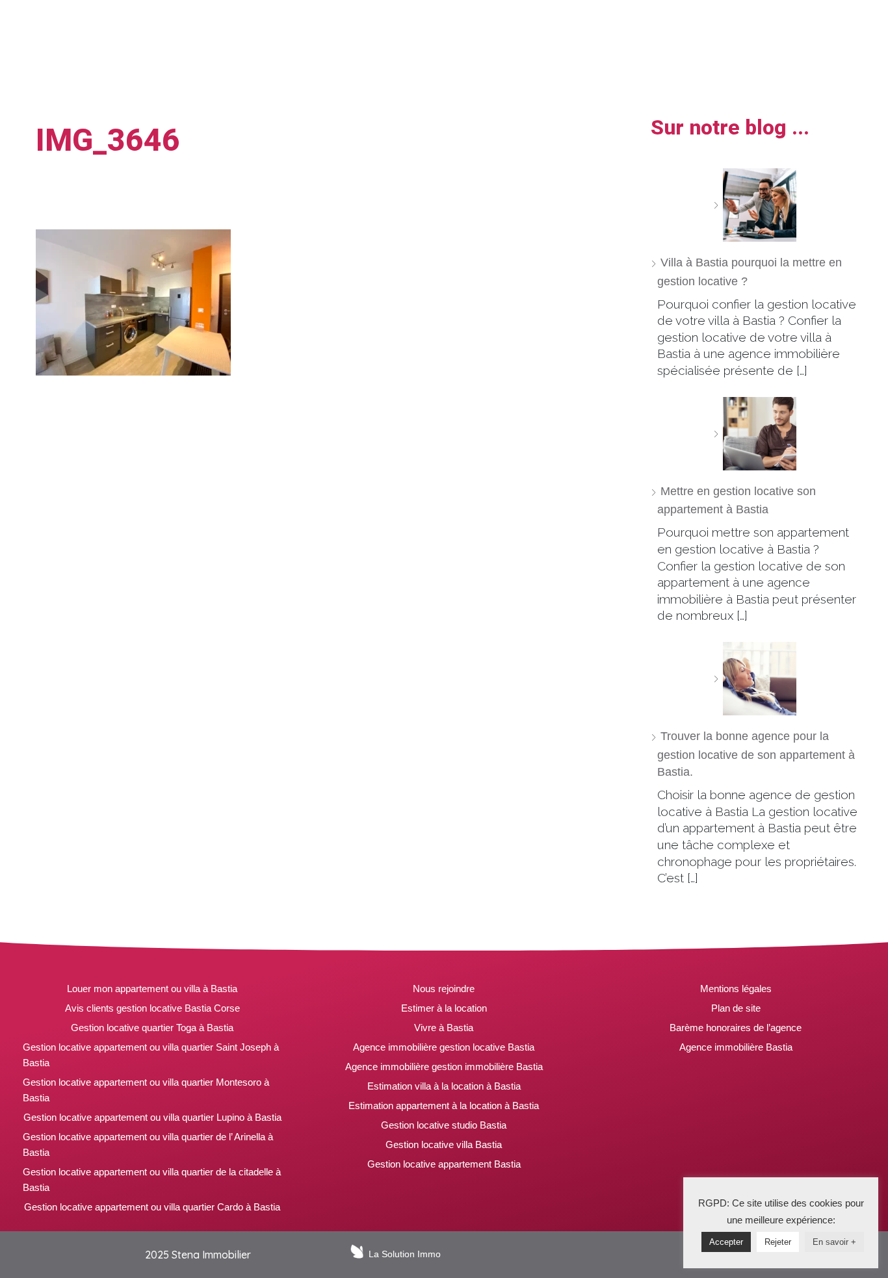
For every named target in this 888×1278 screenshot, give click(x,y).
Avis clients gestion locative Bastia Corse (152, 1008)
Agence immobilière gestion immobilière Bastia (444, 1066)
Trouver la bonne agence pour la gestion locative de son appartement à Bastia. (756, 754)
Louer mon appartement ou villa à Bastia (152, 988)
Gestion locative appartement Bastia (444, 1163)
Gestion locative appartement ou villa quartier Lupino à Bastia (152, 1117)
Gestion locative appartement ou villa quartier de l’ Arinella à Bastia (148, 1144)
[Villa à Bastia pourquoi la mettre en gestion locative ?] (754, 205)
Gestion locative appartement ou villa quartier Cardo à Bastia (152, 1206)
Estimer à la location (444, 1008)
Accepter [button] (726, 1242)
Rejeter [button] (777, 1242)
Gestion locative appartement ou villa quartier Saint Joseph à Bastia (151, 1055)
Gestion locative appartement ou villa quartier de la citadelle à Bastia (152, 1179)
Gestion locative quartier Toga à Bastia (152, 1027)
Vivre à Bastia (443, 1027)
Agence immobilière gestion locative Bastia (443, 1047)
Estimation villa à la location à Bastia (444, 1086)
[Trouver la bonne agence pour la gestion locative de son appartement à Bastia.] (754, 678)
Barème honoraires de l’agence (736, 1027)
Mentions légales (736, 988)
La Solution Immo (405, 1254)
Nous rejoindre (444, 988)
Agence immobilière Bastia (735, 1047)
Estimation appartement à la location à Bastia (443, 1105)
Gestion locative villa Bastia (443, 1144)
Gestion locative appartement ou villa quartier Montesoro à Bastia (146, 1090)
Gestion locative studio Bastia (443, 1125)
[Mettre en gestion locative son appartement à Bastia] (754, 433)
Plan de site (736, 1008)
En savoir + (834, 1242)
